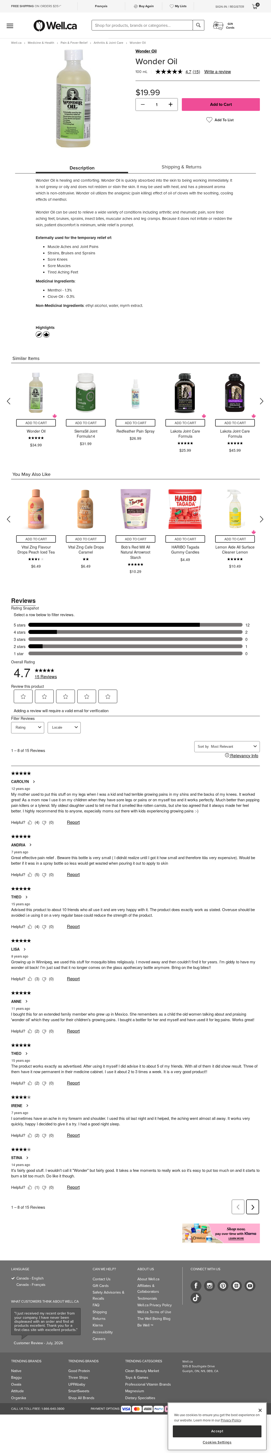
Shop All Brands (81, 1397)
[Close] (260, 1410)
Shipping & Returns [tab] (181, 166)
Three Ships (78, 1377)
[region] (217, 1426)
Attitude (17, 1391)
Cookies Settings (217, 1442)
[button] (143, 104)
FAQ (96, 1305)
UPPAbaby (76, 1384)
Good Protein (79, 1370)
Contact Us (102, 1279)
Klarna (98, 1325)
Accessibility (103, 1332)
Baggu (16, 1377)
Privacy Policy (231, 1420)
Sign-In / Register (229, 6)
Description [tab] (82, 167)
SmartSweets (78, 1391)
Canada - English (30, 1278)
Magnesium (134, 1391)
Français (101, 6)
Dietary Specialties (140, 1397)
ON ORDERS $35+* (36, 6)
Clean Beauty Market (142, 1370)
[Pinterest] (223, 1285)
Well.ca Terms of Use (154, 1312)
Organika (18, 1397)
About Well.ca (148, 1279)
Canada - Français (31, 1284)
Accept (217, 1431)
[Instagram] (209, 1285)
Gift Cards (101, 1285)
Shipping (100, 1312)
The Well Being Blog (153, 1318)
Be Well (145, 1325)
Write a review (217, 71)
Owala (16, 1384)
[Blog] (236, 1285)
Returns (99, 1318)
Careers (99, 1338)
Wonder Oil (146, 51)
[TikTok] (196, 1298)
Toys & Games (136, 1377)
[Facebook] (196, 1285)
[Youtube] (250, 1285)
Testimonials (147, 1298)
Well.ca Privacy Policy (154, 1305)
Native (16, 1370)
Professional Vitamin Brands (148, 1384)
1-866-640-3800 (53, 1408)
